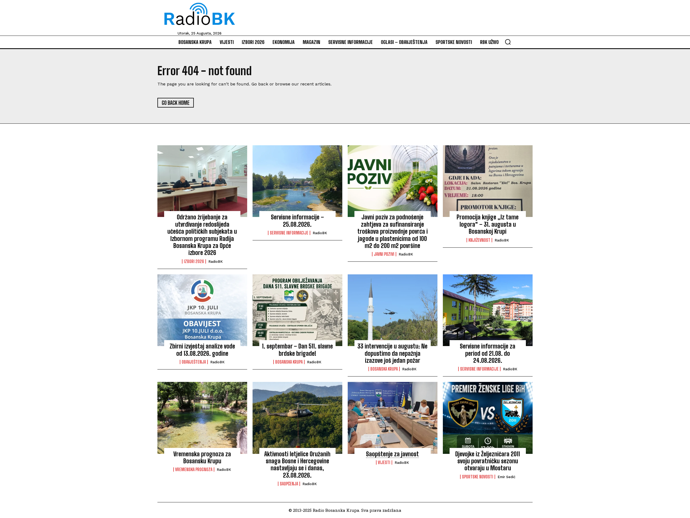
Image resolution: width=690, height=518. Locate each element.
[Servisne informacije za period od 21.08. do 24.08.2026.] (488, 310)
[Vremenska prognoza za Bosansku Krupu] (202, 418)
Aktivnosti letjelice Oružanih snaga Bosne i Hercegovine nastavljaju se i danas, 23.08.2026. (297, 464)
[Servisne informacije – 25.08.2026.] (297, 181)
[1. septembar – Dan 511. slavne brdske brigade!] (297, 310)
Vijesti (384, 462)
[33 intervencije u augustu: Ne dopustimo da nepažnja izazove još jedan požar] (392, 310)
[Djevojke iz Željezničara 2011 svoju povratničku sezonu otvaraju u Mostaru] (488, 418)
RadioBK (215, 262)
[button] (507, 41)
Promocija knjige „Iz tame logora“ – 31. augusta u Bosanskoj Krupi (488, 224)
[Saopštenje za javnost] (392, 418)
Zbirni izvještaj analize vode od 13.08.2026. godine (202, 350)
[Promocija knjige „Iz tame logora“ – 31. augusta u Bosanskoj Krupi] (488, 181)
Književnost (479, 240)
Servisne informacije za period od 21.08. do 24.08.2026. (487, 353)
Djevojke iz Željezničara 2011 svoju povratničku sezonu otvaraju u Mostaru (487, 461)
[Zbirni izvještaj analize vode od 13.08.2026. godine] (202, 310)
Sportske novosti (477, 477)
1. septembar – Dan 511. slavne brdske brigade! (297, 350)
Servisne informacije (289, 233)
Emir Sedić (506, 477)
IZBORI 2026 (194, 261)
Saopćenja (289, 484)
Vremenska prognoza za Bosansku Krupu (202, 457)
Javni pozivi (384, 254)
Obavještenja (194, 362)
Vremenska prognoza (193, 469)
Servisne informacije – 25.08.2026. (297, 220)
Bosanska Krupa (289, 362)
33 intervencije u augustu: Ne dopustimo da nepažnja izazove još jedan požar (392, 353)
